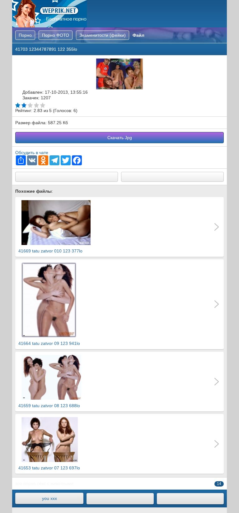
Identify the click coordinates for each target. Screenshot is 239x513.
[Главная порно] (120, 498)
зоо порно (25, 483)
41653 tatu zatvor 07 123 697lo (49, 467)
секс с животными (55, 483)
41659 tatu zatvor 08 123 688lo (49, 405)
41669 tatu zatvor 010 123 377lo (50, 250)
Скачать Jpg (119, 137)
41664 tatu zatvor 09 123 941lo (49, 343)
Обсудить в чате (31, 152)
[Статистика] (190, 498)
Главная (49, 13)
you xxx (49, 498)
